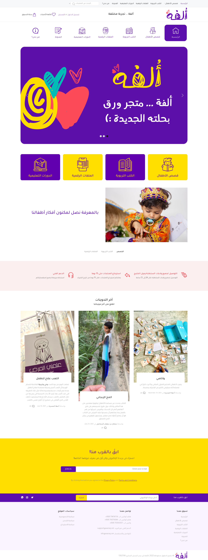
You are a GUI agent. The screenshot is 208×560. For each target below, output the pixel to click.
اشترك (81, 498)
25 (141, 393)
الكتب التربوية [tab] (107, 252)
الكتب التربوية (182, 525)
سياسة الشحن (68, 521)
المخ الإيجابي (104, 397)
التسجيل (61, 15)
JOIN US (68, 469)
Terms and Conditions (128, 481)
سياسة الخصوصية (66, 517)
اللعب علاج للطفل (47, 378)
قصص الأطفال (181, 521)
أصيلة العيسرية (169, 393)
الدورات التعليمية (180, 533)
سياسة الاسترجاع (67, 525)
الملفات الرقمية (181, 529)
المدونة (184, 537)
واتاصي (160, 378)
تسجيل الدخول (73, 15)
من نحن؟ (183, 541)
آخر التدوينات (104, 300)
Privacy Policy (109, 481)
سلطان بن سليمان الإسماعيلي (106, 424)
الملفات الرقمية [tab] (91, 252)
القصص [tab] (120, 252)
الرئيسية (184, 517)
